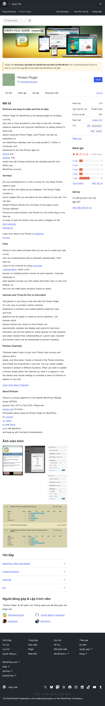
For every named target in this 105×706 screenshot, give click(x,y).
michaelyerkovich (29, 81)
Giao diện (32, 644)
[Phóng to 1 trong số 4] (19, 449)
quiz (92, 131)
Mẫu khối (32, 653)
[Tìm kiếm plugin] (29, 20)
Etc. (4, 588)
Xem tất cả (97, 183)
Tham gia (83, 640)
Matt (6, 666)
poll (88, 126)
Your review (77, 183)
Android (6, 157)
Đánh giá (22, 93)
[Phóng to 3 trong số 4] (64, 449)
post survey (96, 126)
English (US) (97, 120)
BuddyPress (10, 675)
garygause (13, 621)
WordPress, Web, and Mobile (16, 563)
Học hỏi (57, 640)
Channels (7, 580)
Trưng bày (33, 640)
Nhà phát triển (52, 93)
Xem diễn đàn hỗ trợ (82, 207)
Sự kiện (82, 644)
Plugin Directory (9, 11)
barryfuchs (45, 621)
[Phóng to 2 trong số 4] (41, 449)
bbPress (8, 671)
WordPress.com (11, 662)
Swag (83, 653)
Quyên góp (85, 649)
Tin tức (6, 644)
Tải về (98, 80)
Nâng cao (77, 138)
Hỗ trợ (99, 93)
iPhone (6, 154)
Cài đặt (35, 93)
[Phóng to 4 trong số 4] (64, 507)
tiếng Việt (13, 687)
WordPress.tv (61, 653)
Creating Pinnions (11, 571)
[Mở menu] (101, 4)
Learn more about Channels (16, 385)
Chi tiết (8, 93)
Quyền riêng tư (9, 653)
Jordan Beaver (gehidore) (52, 615)
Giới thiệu (7, 640)
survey (98, 131)
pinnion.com (8, 409)
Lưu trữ (6, 649)
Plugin (31, 649)
